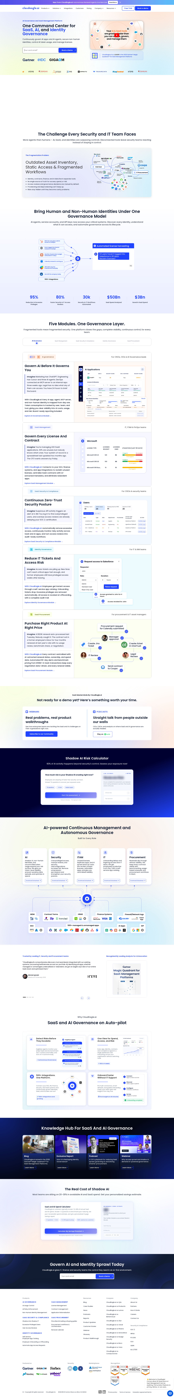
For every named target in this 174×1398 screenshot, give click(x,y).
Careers (133, 1314)
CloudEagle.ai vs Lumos (114, 1310)
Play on (100, 734)
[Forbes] (29, 1368)
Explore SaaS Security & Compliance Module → (44, 542)
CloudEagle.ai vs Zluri (113, 1321)
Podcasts (86, 1314)
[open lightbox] (116, 35)
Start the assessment (71, 795)
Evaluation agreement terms (142, 1392)
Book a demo (142, 8)
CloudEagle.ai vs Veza (114, 1347)
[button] (45, 8)
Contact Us (134, 1318)
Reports (86, 1318)
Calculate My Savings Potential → (71, 1231)
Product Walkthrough (91, 1338)
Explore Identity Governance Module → (40, 603)
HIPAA (132, 1334)
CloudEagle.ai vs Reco (114, 1343)
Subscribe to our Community (41, 734)
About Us (133, 1302)
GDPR (132, 1346)
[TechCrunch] (42, 1368)
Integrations (68, 8)
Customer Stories (89, 1326)
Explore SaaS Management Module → (40, 483)
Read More (113, 2)
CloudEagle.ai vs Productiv (115, 1306)
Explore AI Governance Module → (38, 416)
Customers (80, 8)
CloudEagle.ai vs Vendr (114, 1325)
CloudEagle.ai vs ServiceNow (116, 1333)
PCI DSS (133, 1338)
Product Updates (89, 1322)
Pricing (89, 8)
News (85, 1310)
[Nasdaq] (29, 1374)
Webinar (86, 1330)
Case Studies (88, 1306)
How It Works (135, 1310)
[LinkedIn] (104, 1392)
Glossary (86, 1334)
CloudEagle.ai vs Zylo (114, 1302)
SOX (131, 1342)
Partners (133, 1306)
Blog (85, 1302)
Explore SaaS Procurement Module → (40, 670)
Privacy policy (112, 1392)
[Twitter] (100, 1392)
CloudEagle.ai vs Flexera (115, 1329)
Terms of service (125, 1392)
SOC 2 (132, 1330)
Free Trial (128, 8)
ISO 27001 (133, 1350)
